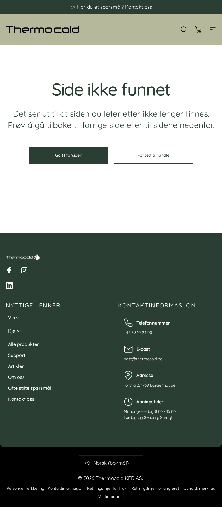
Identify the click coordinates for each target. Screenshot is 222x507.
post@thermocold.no (143, 358)
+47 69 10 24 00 (138, 332)
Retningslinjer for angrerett (156, 488)
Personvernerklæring (25, 488)
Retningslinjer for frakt (107, 488)
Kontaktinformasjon (66, 488)
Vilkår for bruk (111, 496)
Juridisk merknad (199, 488)
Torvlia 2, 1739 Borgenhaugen (151, 385)
